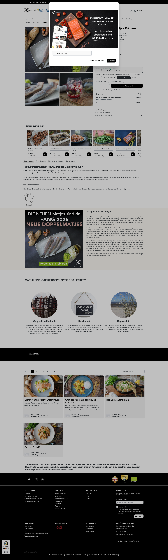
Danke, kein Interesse (97, 61)
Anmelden (111, 61)
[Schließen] (116, 4)
